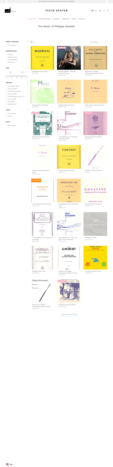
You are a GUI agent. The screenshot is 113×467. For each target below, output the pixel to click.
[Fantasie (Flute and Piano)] (95, 257)
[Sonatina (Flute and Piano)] (95, 190)
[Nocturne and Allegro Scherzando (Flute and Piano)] (95, 58)
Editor (8, 121)
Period (8, 110)
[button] (32, 19)
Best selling (94, 42)
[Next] (108, 1)
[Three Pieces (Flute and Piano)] (42, 190)
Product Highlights (12, 41)
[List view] (35, 42)
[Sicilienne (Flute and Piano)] (95, 157)
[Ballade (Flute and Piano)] (69, 91)
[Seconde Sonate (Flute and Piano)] (42, 157)
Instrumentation (11, 51)
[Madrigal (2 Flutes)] (95, 224)
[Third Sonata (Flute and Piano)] (95, 91)
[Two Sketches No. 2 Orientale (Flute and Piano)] (69, 123)
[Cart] (108, 10)
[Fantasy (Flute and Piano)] (69, 157)
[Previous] (5, 1)
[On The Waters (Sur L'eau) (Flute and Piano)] (42, 224)
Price (7, 68)
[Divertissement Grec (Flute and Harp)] (69, 190)
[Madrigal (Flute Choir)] (42, 257)
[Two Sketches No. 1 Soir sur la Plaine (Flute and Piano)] (69, 224)
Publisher (9, 82)
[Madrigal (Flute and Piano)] (42, 58)
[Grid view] (31, 42)
